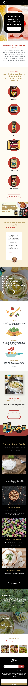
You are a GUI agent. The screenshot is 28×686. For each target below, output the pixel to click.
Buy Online (14, 412)
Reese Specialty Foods (5, 2)
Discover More (14, 196)
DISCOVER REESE (14, 28)
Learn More (8, 291)
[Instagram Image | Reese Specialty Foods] (5, 649)
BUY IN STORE (14, 416)
